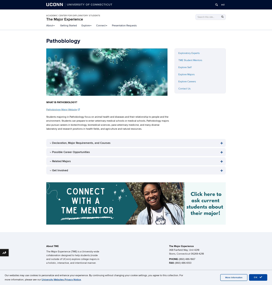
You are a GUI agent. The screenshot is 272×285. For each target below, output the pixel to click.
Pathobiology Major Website (61, 109)
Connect (101, 25)
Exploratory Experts (189, 53)
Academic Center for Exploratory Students (73, 15)
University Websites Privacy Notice (61, 279)
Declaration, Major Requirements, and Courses (81, 143)
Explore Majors (186, 74)
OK (256, 277)
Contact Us (184, 88)
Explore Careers (187, 81)
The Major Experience (64, 19)
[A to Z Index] (222, 4)
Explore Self (185, 67)
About (49, 25)
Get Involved (60, 170)
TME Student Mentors (190, 60)
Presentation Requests (124, 25)
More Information (233, 277)
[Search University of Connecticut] (216, 4)
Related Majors (61, 161)
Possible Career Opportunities (71, 152)
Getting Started (68, 25)
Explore (86, 25)
